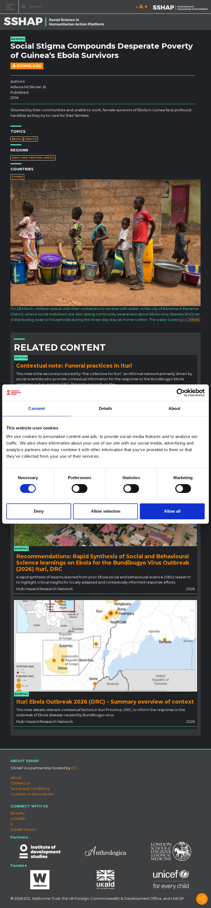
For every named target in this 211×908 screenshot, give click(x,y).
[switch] (79, 488)
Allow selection (105, 511)
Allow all (172, 511)
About (15, 777)
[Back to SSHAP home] (180, 7)
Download (28, 65)
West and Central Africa (33, 157)
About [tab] (174, 408)
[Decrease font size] (137, 7)
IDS (74, 768)
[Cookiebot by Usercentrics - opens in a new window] (181, 392)
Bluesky (17, 813)
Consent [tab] (36, 408)
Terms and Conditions (29, 788)
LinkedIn (18, 818)
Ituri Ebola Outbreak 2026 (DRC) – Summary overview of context (105, 701)
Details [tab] (105, 408)
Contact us (20, 783)
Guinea (17, 176)
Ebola (17, 138)
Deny (39, 511)
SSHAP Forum (23, 829)
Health (31, 138)
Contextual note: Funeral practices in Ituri (74, 365)
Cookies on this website (32, 794)
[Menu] (11, 6)
